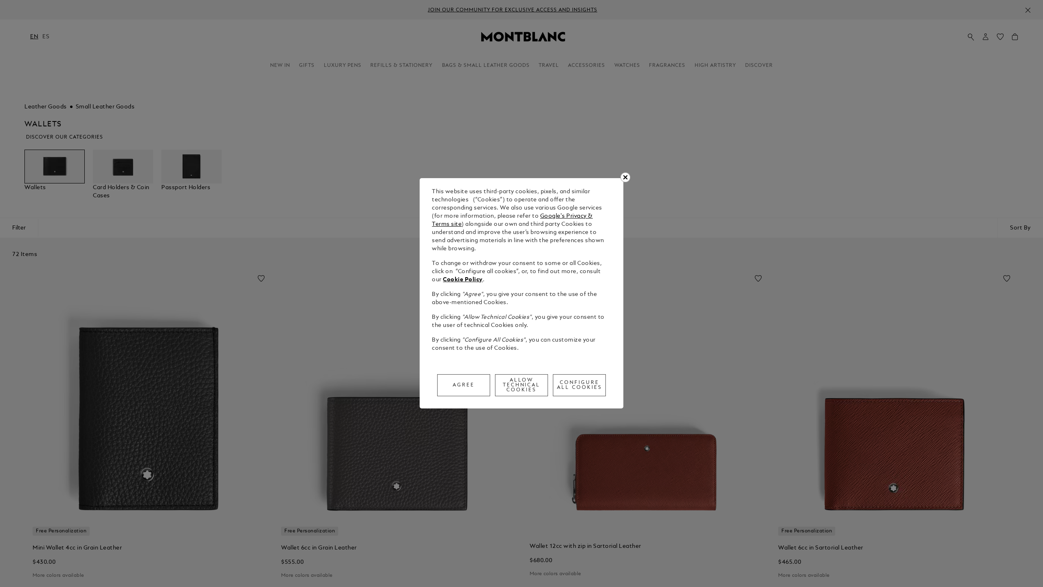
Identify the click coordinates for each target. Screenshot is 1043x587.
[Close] (625, 177)
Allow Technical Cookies (522, 385)
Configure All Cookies (579, 385)
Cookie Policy (463, 279)
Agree (464, 385)
